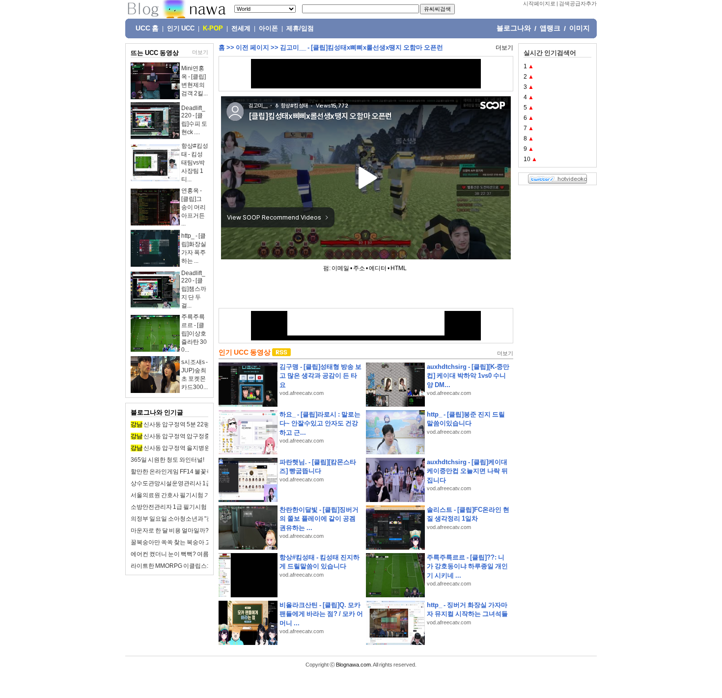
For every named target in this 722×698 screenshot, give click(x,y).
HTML (398, 268)
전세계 (240, 28)
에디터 (378, 268)
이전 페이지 (252, 47)
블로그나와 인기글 (157, 412)
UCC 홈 (147, 28)
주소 (359, 268)
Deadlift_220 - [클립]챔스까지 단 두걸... (193, 289)
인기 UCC (180, 28)
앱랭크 (550, 28)
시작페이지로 (539, 3)
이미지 (579, 28)
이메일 (340, 268)
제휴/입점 (300, 28)
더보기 (200, 52)
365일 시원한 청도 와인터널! (167, 459)
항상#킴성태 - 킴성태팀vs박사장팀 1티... (194, 162)
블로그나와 (514, 28)
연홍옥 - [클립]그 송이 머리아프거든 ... (193, 207)
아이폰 (268, 28)
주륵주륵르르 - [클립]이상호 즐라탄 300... (194, 333)
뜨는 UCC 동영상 (155, 52)
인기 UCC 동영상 (245, 352)
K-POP (213, 28)
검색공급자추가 (578, 3)
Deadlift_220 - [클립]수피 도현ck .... (194, 120)
